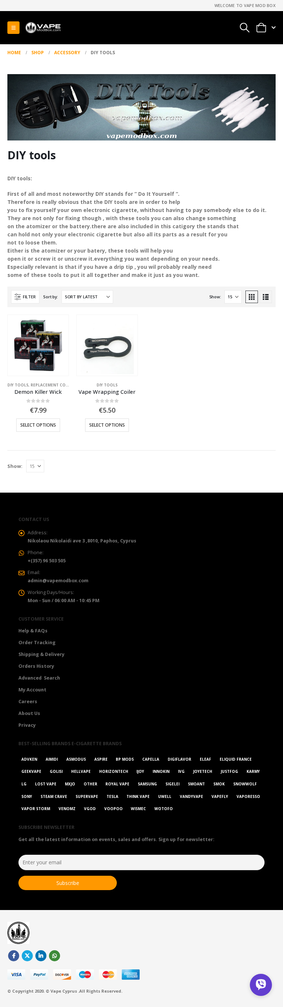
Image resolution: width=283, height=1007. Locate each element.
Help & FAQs (33, 631)
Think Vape (138, 796)
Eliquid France (236, 759)
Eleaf (205, 759)
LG (24, 783)
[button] (13, 27)
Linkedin (40, 955)
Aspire (101, 759)
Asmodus (76, 759)
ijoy (140, 771)
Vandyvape (191, 796)
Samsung (147, 783)
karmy (253, 771)
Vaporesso (248, 796)
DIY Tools (17, 385)
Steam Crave (54, 796)
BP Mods (125, 759)
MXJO (70, 783)
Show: (215, 296)
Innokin (161, 771)
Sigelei (172, 783)
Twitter (27, 955)
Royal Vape (117, 783)
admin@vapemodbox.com (58, 580)
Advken (29, 759)
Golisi (56, 771)
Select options (38, 425)
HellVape (81, 771)
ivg (181, 771)
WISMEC (138, 808)
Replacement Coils (51, 385)
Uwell (164, 796)
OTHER (90, 783)
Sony (26, 796)
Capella (150, 759)
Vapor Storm (35, 808)
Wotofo (163, 808)
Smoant (196, 783)
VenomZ (67, 808)
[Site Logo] (42, 28)
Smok (219, 783)
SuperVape (87, 796)
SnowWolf (245, 783)
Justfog (229, 771)
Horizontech (113, 771)
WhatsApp (54, 955)
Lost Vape (45, 783)
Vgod (90, 808)
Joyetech (202, 771)
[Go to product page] (38, 345)
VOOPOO (113, 808)
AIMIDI (52, 759)
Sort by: (50, 296)
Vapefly (220, 796)
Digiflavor (179, 759)
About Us (29, 713)
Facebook (13, 955)
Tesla (112, 796)
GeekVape (31, 771)
